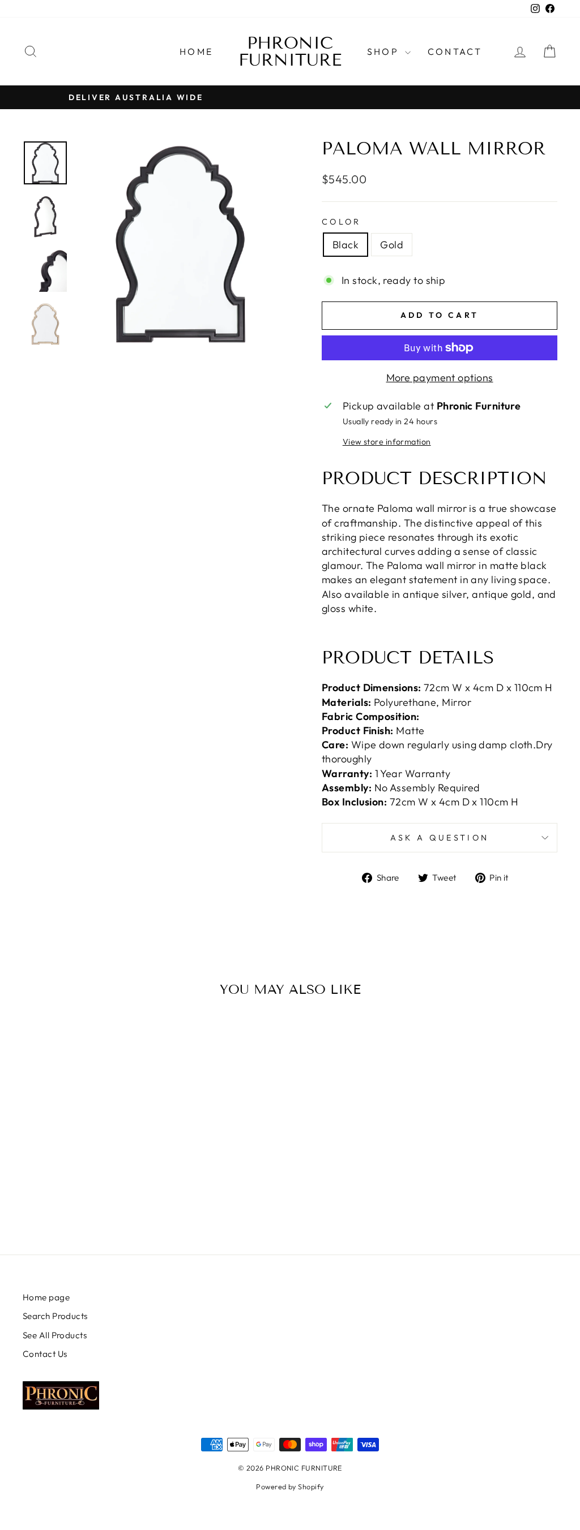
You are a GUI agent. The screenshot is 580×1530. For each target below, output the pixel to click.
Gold (391, 244)
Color (341, 222)
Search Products (55, 1316)
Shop (384, 51)
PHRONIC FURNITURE (290, 51)
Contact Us (45, 1353)
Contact (455, 51)
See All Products (55, 1335)
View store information (387, 442)
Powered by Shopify (289, 1486)
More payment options (439, 377)
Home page (46, 1297)
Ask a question (439, 838)
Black (345, 244)
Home (196, 51)
